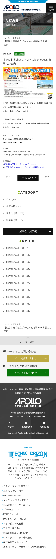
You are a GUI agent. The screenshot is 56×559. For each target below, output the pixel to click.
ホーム (7, 38)
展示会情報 (15, 213)
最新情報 (14, 206)
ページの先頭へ (28, 342)
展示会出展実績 (28, 231)
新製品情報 (15, 220)
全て (12, 199)
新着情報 (16, 38)
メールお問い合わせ (25, 358)
